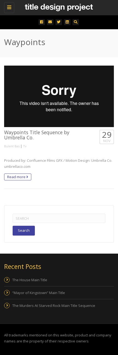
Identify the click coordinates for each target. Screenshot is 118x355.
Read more (16, 176)
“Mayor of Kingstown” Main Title (38, 292)
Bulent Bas (11, 146)
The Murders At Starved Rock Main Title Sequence (53, 305)
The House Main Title (29, 279)
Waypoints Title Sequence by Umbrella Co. (36, 135)
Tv (25, 146)
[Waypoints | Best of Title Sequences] (57, 7)
